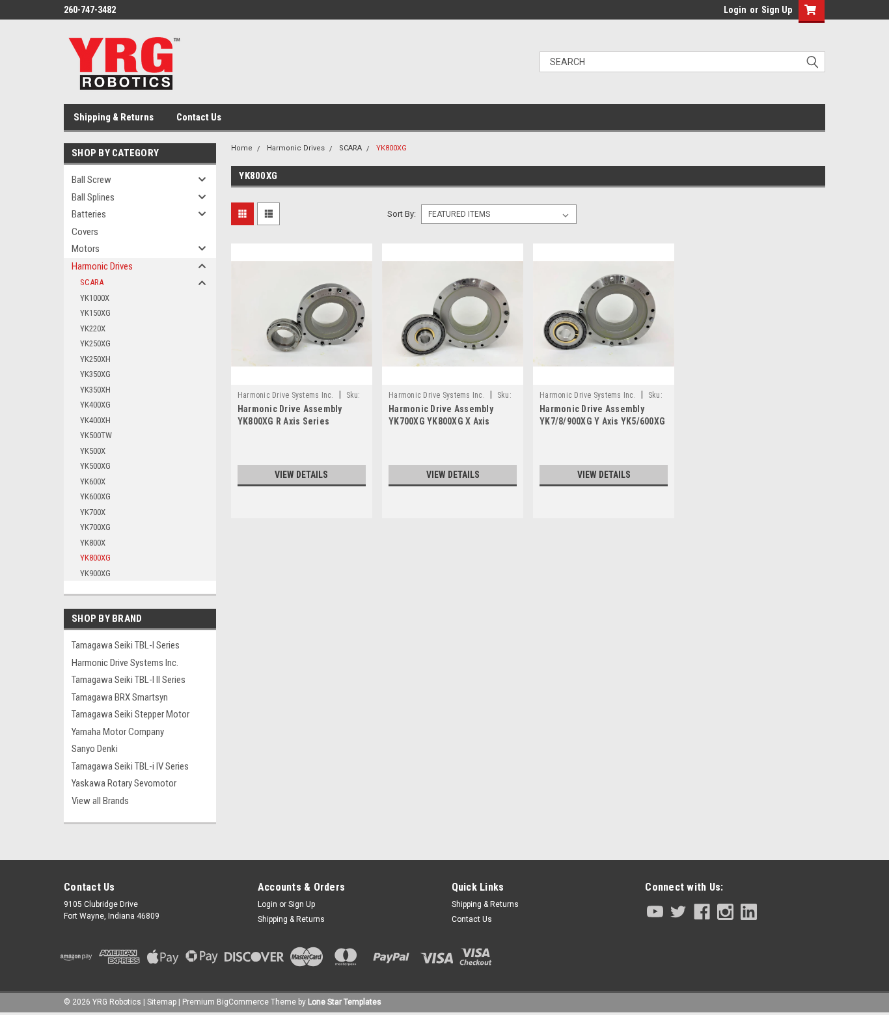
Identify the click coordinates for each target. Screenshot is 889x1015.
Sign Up (776, 10)
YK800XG (95, 558)
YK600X (92, 481)
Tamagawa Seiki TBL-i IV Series (130, 766)
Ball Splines (93, 197)
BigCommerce (243, 1002)
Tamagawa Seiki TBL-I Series (126, 645)
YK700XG (95, 527)
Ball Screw (91, 180)
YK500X (92, 451)
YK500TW (96, 435)
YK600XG (95, 496)
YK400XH (95, 420)
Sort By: (401, 214)
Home (242, 148)
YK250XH (95, 359)
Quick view (301, 375)
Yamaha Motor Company (118, 732)
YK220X (92, 328)
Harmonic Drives (102, 266)
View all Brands (100, 801)
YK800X (92, 543)
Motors (86, 249)
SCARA (91, 282)
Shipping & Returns (114, 117)
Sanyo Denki (95, 749)
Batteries (89, 214)
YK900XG (95, 573)
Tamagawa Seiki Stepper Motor (130, 714)
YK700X (92, 512)
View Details (301, 474)
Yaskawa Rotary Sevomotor (124, 783)
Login (735, 10)
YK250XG (95, 343)
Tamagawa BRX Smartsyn (120, 697)
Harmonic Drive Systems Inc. (125, 663)
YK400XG (95, 405)
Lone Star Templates (344, 1002)
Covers (85, 232)
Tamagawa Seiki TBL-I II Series (128, 680)
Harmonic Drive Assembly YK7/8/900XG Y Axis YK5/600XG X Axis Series (602, 421)
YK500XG (95, 466)
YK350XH (95, 390)
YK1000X (94, 298)
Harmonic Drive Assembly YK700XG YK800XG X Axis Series (441, 421)
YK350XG (95, 374)
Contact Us (198, 117)
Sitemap (161, 1002)
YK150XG (95, 313)
